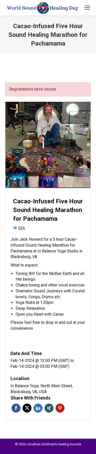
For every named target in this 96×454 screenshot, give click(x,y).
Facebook (16, 408)
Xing (49, 408)
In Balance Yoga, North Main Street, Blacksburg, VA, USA (41, 388)
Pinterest (60, 408)
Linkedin (38, 408)
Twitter (27, 408)
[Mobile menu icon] (87, 7)
